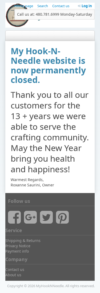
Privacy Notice (17, 245)
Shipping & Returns (23, 240)
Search (42, 5)
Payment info (17, 251)
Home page (23, 5)
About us (13, 274)
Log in (86, 5)
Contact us (60, 5)
